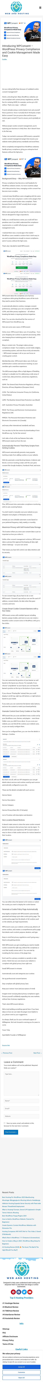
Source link (6, 1045)
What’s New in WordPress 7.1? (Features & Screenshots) (21, 1238)
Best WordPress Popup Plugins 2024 (14, 1216)
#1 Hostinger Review (10, 1303)
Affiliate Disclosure (10, 1336)
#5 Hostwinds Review (11, 1318)
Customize (21, 1372)
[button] (40, 8)
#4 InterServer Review (11, 1315)
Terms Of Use (7, 1344)
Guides (4, 59)
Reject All (21, 1378)
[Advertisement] (22, 72)
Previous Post (6, 1053)
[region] (21, 1366)
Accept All (21, 1367)
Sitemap (5, 1329)
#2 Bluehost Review (10, 1307)
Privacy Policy (8, 1340)
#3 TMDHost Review (10, 1311)
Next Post (38, 1053)
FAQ (4, 1333)
